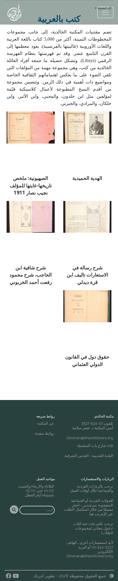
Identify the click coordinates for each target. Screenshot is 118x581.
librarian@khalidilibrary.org (89, 438)
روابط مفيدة (44, 433)
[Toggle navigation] (105, 12)
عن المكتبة (45, 423)
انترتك (39, 576)
